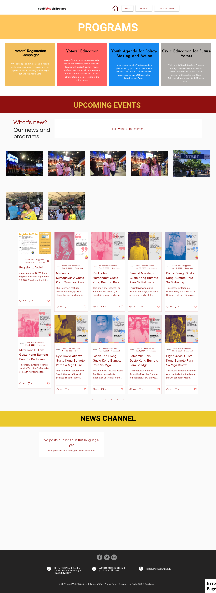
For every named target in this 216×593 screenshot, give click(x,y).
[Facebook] (99, 557)
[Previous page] (92, 399)
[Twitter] (107, 557)
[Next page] (123, 399)
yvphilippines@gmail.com (111, 568)
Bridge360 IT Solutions (143, 584)
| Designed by (125, 584)
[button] (127, 8)
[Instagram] (114, 557)
